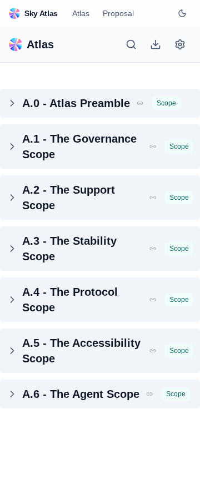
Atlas (80, 13)
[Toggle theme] (182, 13)
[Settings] (180, 44)
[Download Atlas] (155, 44)
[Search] (131, 44)
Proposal (118, 13)
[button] (140, 103)
